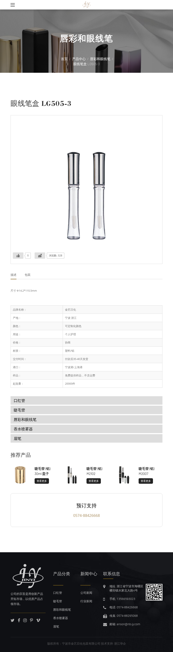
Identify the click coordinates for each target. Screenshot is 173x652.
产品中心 (79, 59)
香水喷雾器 (23, 428)
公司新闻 (86, 593)
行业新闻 (86, 601)
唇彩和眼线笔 (86, 38)
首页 (64, 59)
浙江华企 (120, 643)
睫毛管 (19, 409)
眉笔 (17, 438)
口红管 (19, 400)
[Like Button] (18, 255)
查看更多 (42, 481)
